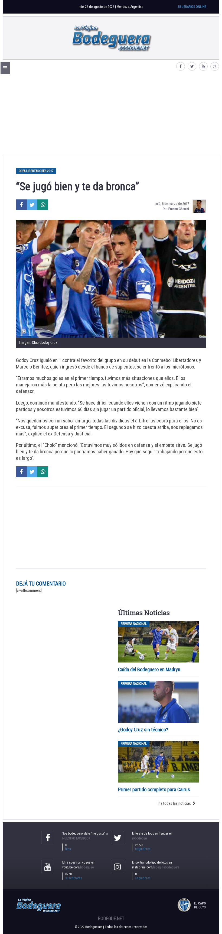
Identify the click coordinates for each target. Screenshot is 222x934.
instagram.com (155, 867)
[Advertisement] (111, 114)
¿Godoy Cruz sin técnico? (143, 729)
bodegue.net (111, 918)
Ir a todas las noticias (174, 803)
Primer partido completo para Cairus (154, 789)
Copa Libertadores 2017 (36, 171)
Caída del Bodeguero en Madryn (149, 669)
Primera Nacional (134, 624)
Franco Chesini (178, 209)
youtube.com (78, 867)
